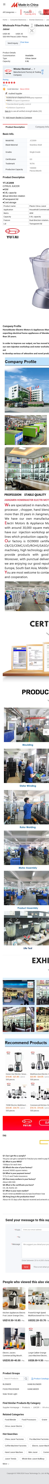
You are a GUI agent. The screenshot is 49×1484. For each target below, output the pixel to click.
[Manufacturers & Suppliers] (24, 4)
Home (5, 20)
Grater (44, 1419)
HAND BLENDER (34, 1384)
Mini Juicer (33, 1452)
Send (26, 1267)
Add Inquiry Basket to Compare (19, 117)
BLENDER (7, 1384)
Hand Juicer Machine (14, 1452)
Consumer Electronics (18, 20)
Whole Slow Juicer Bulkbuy (33, 1458)
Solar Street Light (10, 1394)
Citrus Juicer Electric (13, 1426)
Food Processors (29, 1419)
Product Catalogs (41, 1378)
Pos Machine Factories (39, 1439)
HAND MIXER (33, 1389)
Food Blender (10, 1419)
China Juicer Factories (14, 1439)
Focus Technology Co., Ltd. (34, 1473)
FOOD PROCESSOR (11, 1389)
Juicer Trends (10, 1458)
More (5, 1463)
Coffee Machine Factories (15, 1445)
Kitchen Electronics (36, 20)
